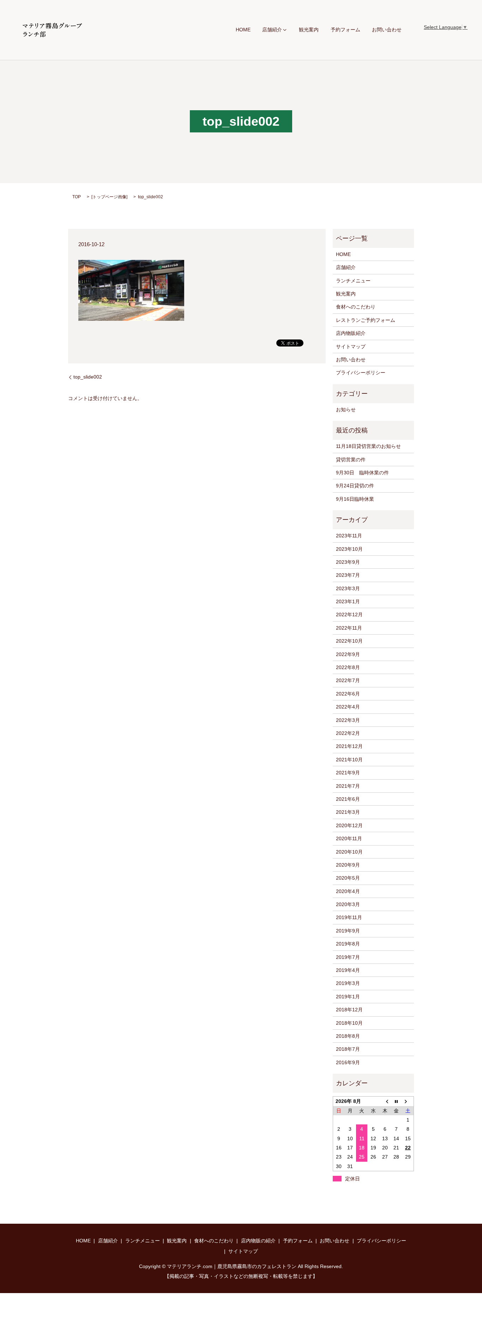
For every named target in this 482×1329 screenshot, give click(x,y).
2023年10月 (349, 549)
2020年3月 (348, 904)
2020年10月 (349, 852)
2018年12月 (349, 1009)
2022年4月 (348, 707)
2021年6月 (348, 799)
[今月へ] (396, 1101)
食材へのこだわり (355, 307)
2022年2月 (348, 733)
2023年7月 (348, 575)
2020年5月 (348, 878)
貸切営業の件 (351, 459)
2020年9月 (348, 865)
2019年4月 (348, 970)
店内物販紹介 (351, 333)
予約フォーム (345, 30)
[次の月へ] (408, 1101)
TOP (76, 196)
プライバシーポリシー (360, 372)
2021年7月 (348, 786)
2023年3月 (348, 588)
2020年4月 (348, 891)
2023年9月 (348, 562)
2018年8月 (348, 1036)
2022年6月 (348, 694)
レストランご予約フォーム (365, 320)
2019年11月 (349, 917)
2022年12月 (349, 614)
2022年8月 (348, 667)
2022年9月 (348, 654)
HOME (243, 30)
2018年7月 (348, 1049)
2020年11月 (349, 838)
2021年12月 (349, 746)
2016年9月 (348, 1062)
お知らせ (346, 409)
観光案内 (309, 30)
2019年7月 (348, 957)
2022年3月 (348, 720)
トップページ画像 (109, 196)
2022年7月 (348, 680)
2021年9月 (348, 772)
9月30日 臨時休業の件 (362, 472)
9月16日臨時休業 (355, 499)
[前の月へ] (385, 1101)
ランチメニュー (353, 280)
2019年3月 (348, 983)
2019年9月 (348, 931)
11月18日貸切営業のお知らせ (368, 446)
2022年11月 (349, 628)
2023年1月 (348, 601)
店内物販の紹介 (258, 1240)
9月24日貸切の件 (355, 485)
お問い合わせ (387, 30)
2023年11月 (349, 535)
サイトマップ (351, 346)
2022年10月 (349, 641)
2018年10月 (349, 1023)
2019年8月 (348, 944)
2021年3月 (348, 812)
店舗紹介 (272, 30)
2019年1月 (348, 996)
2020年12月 (349, 825)
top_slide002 (87, 377)
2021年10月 (349, 759)
